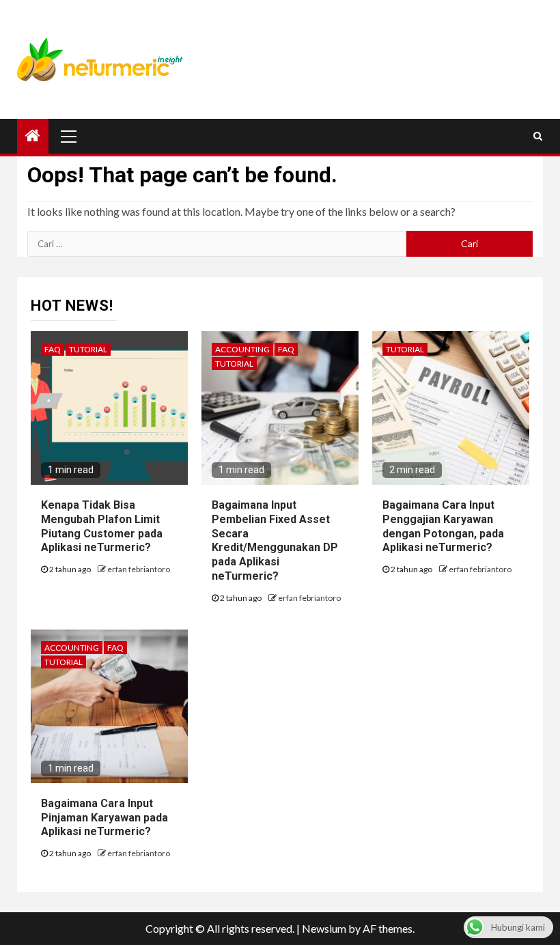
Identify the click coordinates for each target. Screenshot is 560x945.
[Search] (537, 136)
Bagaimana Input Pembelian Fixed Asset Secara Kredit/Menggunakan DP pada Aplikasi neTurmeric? (275, 540)
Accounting (242, 349)
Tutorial (88, 349)
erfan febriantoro (138, 569)
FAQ (52, 349)
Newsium (324, 928)
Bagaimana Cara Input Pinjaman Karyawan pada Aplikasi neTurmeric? (104, 817)
